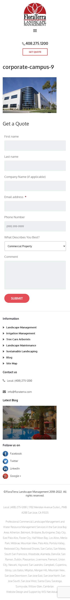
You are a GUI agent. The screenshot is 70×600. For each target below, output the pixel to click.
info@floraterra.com (20, 392)
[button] (35, 32)
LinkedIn (15, 468)
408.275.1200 (36, 43)
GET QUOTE (35, 51)
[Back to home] (35, 14)
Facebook (16, 453)
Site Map (11, 363)
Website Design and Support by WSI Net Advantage (34, 591)
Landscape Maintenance (21, 345)
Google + (15, 476)
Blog (9, 357)
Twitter (14, 461)
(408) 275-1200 (18, 507)
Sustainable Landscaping (21, 351)
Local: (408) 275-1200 (19, 380)
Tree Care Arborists (18, 339)
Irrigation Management (20, 333)
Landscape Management (21, 327)
